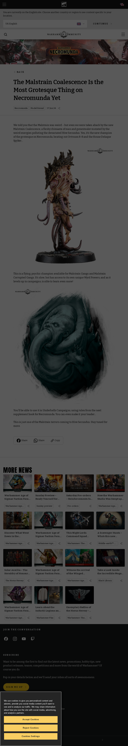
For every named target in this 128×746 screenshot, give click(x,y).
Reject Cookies (31, 728)
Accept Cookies (30, 719)
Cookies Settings (31, 736)
